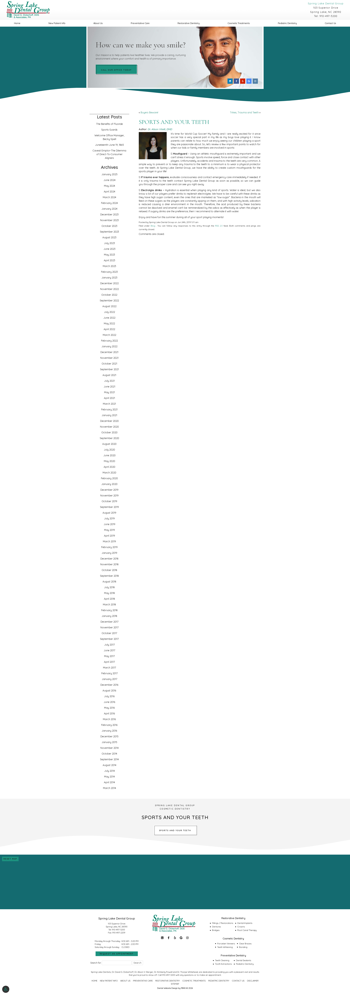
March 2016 (109, 719)
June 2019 (109, 524)
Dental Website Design (167, 988)
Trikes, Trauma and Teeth (244, 112)
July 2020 (109, 449)
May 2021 (109, 392)
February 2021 (109, 409)
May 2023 (109, 254)
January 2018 (109, 616)
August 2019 (109, 512)
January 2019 (109, 552)
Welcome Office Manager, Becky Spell (109, 137)
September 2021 (109, 369)
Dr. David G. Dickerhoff (123, 972)
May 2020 (109, 461)
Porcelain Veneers (226, 943)
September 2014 (109, 759)
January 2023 (109, 277)
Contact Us (330, 23)
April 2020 (109, 466)
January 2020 (109, 484)
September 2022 (109, 300)
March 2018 (109, 604)
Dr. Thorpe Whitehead (187, 972)
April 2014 (109, 782)
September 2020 (109, 438)
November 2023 (109, 220)
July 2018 (109, 587)
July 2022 (109, 312)
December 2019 (109, 489)
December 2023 (109, 214)
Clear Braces (245, 943)
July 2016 (109, 696)
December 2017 (109, 621)
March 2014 (109, 788)
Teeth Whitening (225, 947)
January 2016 (109, 730)
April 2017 (109, 661)
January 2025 (109, 174)
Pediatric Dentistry (287, 23)
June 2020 (109, 455)
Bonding (243, 947)
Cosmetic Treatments (239, 23)
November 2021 (109, 357)
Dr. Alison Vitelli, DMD (160, 129)
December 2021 (109, 352)
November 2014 (109, 747)
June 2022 (109, 317)
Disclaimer (253, 980)
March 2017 (109, 667)
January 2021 (109, 415)
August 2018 (109, 581)
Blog (153, 226)
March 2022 (109, 334)
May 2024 (109, 185)
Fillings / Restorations (222, 923)
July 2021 (109, 380)
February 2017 (109, 673)
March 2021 (109, 403)
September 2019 (109, 507)
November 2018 (109, 564)
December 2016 (109, 684)
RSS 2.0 (219, 226)
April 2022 (109, 329)
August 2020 (109, 443)
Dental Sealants (243, 960)
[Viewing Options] (5, 989)
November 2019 (109, 495)
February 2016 (109, 725)
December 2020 (109, 421)
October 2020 (109, 432)
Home (17, 23)
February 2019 (109, 547)
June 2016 (109, 702)
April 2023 (109, 260)
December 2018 (109, 558)
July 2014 (109, 770)
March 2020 (109, 472)
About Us (98, 23)
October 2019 (109, 501)
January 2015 (109, 742)
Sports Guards (109, 129)
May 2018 (109, 593)
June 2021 (109, 386)
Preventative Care (140, 23)
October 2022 (109, 294)
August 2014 (109, 765)
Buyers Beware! (149, 112)
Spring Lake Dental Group (325, 3)
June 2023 (109, 248)
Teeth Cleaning (222, 960)
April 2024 (109, 191)
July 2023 (109, 243)
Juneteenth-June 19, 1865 (109, 144)
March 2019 (109, 541)
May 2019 (109, 530)
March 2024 (109, 197)
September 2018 (109, 575)
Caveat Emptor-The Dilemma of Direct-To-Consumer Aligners (109, 154)
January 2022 (109, 346)
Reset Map (10, 859)
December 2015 (109, 736)
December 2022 (109, 283)
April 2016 (109, 713)
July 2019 (109, 518)
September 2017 (109, 638)
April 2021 (109, 398)
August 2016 (109, 690)
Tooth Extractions (223, 964)
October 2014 (109, 753)
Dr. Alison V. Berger (144, 972)
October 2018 (109, 570)
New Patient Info (56, 23)
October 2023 (109, 226)
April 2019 (109, 535)
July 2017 (109, 644)
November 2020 (109, 426)
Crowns (241, 926)
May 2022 (109, 323)
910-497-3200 (329, 16)
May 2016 (109, 707)
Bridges (216, 930)
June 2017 (109, 650)
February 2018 (109, 610)
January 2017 (109, 679)
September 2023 (109, 231)
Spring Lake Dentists (101, 972)
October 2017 (109, 633)
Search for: (95, 962)
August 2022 (109, 306)
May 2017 (109, 656)
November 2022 (109, 289)
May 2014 (109, 776)
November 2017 (109, 627)
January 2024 (109, 208)
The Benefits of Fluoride (109, 124)
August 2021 (109, 375)
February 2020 (109, 478)
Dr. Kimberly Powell (163, 972)
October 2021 (109, 363)
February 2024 (109, 203)
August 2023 (109, 237)
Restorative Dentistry (188, 23)
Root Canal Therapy (247, 930)
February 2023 (109, 271)
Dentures (216, 926)
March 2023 (109, 266)
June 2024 (109, 180)
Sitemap (175, 984)
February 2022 (109, 340)
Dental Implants (244, 923)
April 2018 (109, 598)
